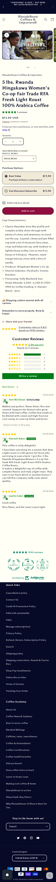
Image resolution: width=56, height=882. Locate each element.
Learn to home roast (17, 777)
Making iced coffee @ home (21, 783)
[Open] (7, 875)
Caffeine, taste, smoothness (21, 736)
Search (10, 647)
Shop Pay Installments (18, 670)
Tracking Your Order (17, 691)
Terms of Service (15, 684)
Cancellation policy (16, 593)
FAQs (9, 620)
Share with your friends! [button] (19, 321)
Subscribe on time (16, 677)
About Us (11, 709)
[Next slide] (52, 6)
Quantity (6, 135)
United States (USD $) (26, 858)
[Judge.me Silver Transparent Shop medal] (28, 565)
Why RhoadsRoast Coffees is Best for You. (26, 806)
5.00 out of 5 (36, 345)
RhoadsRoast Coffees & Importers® (31, 879)
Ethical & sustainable (18, 613)
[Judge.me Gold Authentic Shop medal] (14, 565)
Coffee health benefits (18, 756)
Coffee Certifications (18, 750)
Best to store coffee (17, 723)
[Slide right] (34, 67)
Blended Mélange (15, 730)
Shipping (5, 122)
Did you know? (14, 763)
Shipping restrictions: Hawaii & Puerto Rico (27, 662)
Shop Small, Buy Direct (18, 797)
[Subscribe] (46, 826)
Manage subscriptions (18, 626)
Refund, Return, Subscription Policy (26, 640)
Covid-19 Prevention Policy (21, 606)
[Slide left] (21, 67)
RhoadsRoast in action (18, 790)
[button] (3, 19)
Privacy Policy (13, 633)
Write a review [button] (28, 376)
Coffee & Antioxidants (18, 743)
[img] (9, 395)
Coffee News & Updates (19, 716)
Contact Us (12, 599)
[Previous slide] (3, 7)
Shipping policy (14, 653)
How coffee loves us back (20, 770)
